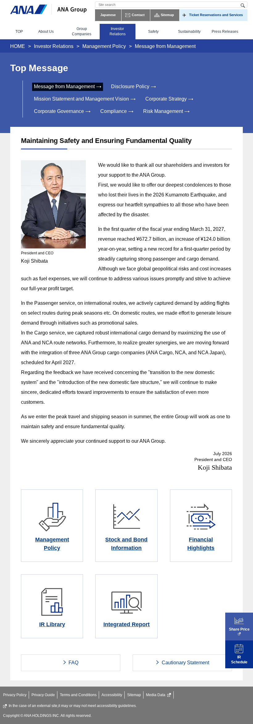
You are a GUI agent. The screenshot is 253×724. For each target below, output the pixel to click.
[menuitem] (19, 31)
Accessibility (112, 695)
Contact (138, 15)
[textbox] (171, 5)
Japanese (108, 15)
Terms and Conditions (78, 695)
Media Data (155, 695)
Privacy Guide (43, 695)
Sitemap (167, 15)
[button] (46, 31)
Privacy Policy (15, 695)
